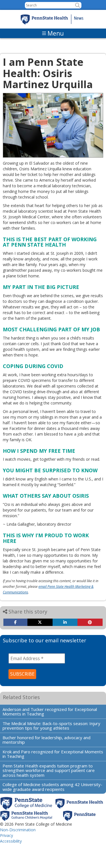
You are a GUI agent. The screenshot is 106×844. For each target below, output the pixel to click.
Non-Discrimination (18, 829)
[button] (77, 5)
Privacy (6, 835)
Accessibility (11, 841)
